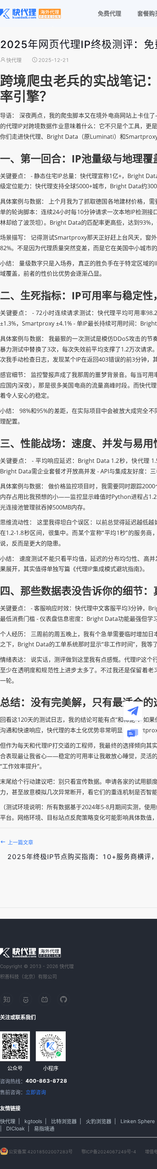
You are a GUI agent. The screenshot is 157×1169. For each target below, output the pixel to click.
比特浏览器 (64, 1121)
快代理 (7, 1121)
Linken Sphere (137, 1121)
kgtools (33, 1121)
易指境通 (44, 1128)
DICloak (15, 1128)
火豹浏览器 (98, 1121)
